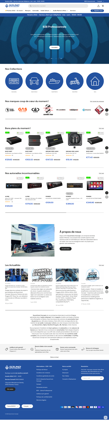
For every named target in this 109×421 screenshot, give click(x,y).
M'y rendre (10, 389)
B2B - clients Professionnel (44, 390)
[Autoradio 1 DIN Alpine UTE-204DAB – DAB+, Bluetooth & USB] (34, 185)
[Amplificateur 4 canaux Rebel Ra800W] (95, 140)
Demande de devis (41, 387)
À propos (65, 369)
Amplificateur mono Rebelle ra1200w (33, 153)
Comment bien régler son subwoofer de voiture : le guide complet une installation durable (41, 286)
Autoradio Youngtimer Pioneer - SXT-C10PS (74, 199)
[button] (103, 6)
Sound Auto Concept (13, 414)
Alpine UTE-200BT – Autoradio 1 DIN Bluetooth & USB (13, 199)
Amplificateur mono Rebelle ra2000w (13, 153)
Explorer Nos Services (54, 46)
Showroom (65, 373)
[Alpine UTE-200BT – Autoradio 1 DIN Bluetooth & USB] (14, 185)
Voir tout (101, 128)
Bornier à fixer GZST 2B (71, 153)
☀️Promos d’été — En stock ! (14, 10)
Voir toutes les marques (97, 101)
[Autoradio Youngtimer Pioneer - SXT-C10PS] (75, 185)
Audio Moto (74, 91)
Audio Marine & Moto (59, 10)
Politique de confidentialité (44, 397)
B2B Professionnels (89, 1)
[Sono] (95, 81)
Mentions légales (41, 400)
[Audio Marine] (54, 81)
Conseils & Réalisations (69, 379)
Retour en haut (54, 357)
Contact (38, 384)
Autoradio (35, 10)
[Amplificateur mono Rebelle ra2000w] (14, 140)
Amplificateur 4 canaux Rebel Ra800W (95, 153)
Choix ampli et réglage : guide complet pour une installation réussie (92, 286)
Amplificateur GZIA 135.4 (51, 153)
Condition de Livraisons (43, 373)
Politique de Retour (42, 369)
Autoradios (14, 91)
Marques (28, 10)
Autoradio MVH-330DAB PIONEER (53, 198)
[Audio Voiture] (34, 81)
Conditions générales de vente (45, 376)
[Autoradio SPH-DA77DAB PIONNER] (95, 185)
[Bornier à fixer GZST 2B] (75, 140)
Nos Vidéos (65, 376)
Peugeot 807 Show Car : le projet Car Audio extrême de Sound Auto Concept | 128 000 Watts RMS (16, 287)
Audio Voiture (45, 10)
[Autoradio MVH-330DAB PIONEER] (54, 185)
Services (73, 10)
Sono (95, 91)
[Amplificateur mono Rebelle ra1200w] (34, 140)
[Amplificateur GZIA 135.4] (54, 140)
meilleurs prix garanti (42, 394)
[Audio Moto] (75, 81)
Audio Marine (55, 91)
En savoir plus (65, 248)
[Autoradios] (14, 81)
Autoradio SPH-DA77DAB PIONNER (93, 198)
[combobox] (58, 6)
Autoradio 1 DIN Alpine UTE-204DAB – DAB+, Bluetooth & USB (33, 199)
